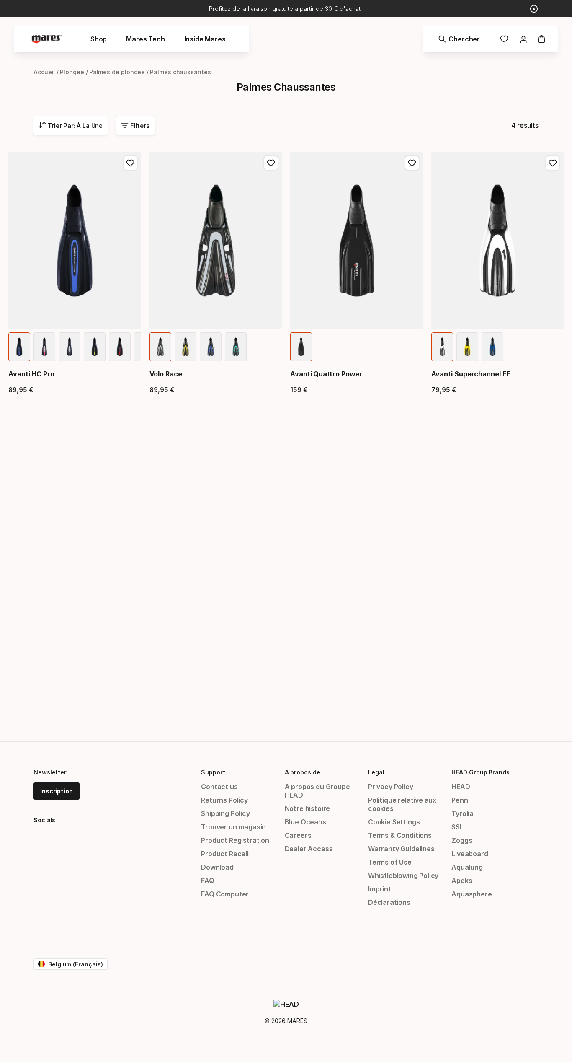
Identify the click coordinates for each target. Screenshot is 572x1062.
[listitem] (19, 346)
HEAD (460, 786)
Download (217, 867)
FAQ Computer (225, 894)
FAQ (207, 880)
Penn (459, 800)
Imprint (379, 889)
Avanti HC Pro (31, 374)
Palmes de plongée (117, 71)
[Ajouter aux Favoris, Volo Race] (270, 163)
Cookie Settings (394, 822)
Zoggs (461, 840)
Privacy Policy (390, 786)
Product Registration (235, 840)
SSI (456, 827)
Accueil (44, 71)
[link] (504, 39)
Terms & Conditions (400, 835)
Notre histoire (307, 808)
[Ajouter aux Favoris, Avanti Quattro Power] (412, 163)
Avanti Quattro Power (326, 374)
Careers (298, 835)
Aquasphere (471, 894)
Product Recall (225, 854)
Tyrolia (462, 813)
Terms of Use (390, 862)
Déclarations (389, 902)
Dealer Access (309, 848)
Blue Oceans (305, 822)
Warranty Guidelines (401, 848)
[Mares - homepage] (47, 39)
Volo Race (165, 374)
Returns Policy (224, 800)
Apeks (461, 880)
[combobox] (70, 125)
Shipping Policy (225, 813)
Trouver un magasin (233, 827)
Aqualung (467, 867)
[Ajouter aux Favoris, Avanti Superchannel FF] (552, 163)
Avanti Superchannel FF (470, 374)
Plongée (72, 71)
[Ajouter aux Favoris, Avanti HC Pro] (130, 163)
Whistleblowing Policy (403, 875)
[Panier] (541, 39)
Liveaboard (469, 854)
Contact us (219, 786)
